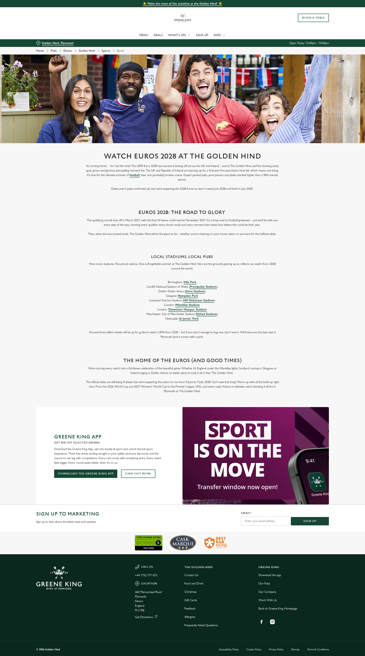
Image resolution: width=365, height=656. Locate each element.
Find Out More (138, 473)
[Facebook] (261, 622)
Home (40, 50)
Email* (246, 513)
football (134, 175)
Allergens (189, 617)
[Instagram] (272, 622)
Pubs (54, 50)
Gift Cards (190, 600)
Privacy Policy (276, 649)
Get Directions (144, 617)
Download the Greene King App (85, 473)
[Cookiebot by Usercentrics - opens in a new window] (50, 35)
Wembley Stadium (187, 305)
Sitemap (295, 649)
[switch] (135, 35)
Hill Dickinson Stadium (198, 300)
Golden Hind (87, 50)
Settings (220, 35)
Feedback (189, 608)
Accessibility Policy (229, 649)
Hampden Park (188, 296)
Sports (106, 50)
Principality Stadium (203, 286)
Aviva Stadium (195, 291)
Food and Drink (193, 583)
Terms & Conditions (318, 649)
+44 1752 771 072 (146, 575)
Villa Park (189, 282)
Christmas (190, 592)
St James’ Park (189, 318)
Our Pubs (264, 583)
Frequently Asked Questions (201, 625)
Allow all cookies (307, 10)
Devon (67, 50)
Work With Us (268, 600)
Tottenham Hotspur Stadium (187, 309)
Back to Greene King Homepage (278, 608)
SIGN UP (309, 521)
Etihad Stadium (206, 314)
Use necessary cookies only (307, 22)
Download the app (270, 575)
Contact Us (191, 575)
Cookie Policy (253, 649)
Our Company (267, 592)
